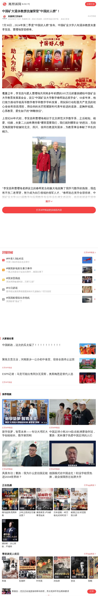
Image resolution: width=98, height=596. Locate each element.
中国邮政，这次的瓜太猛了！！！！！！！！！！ (31, 345)
